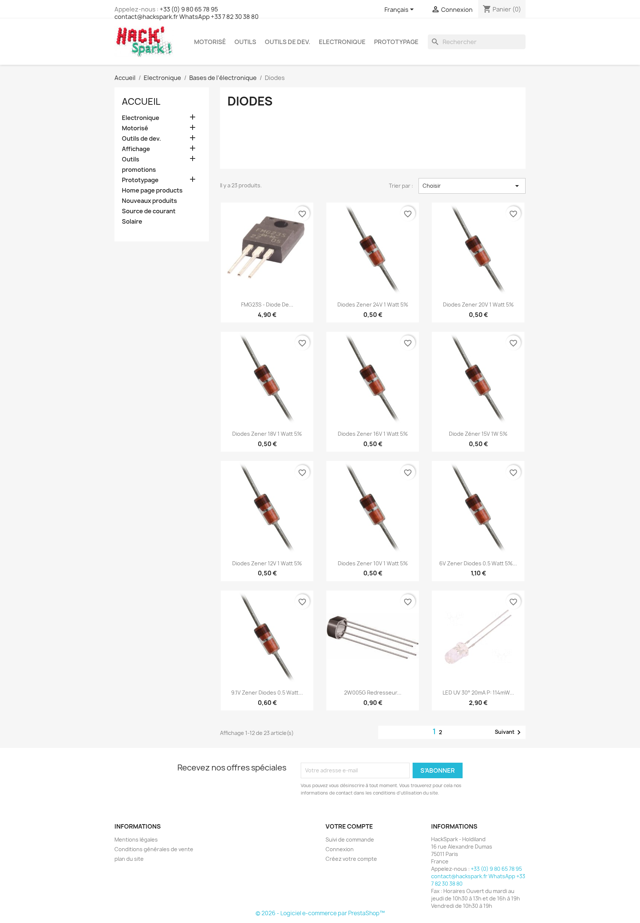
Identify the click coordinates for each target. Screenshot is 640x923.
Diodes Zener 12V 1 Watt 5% (267, 563)
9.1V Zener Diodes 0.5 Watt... (267, 692)
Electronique (342, 42)
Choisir (472, 185)
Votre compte (349, 826)
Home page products (152, 190)
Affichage (136, 149)
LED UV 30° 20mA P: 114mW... (478, 692)
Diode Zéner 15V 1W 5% (478, 433)
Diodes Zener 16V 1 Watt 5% (373, 433)
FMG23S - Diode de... (267, 304)
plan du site (129, 858)
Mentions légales (136, 839)
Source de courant (149, 211)
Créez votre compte (351, 858)
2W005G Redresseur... (372, 692)
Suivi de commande (350, 839)
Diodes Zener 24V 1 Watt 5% (372, 304)
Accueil (141, 101)
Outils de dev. (287, 42)
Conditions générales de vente (153, 849)
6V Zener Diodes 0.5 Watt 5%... (478, 563)
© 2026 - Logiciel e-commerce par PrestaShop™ (320, 913)
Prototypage (396, 42)
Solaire (132, 221)
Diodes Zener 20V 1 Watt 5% (478, 304)
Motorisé (210, 42)
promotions (139, 170)
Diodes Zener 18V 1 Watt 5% (267, 433)
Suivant (509, 732)
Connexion (340, 849)
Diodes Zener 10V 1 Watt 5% (373, 563)
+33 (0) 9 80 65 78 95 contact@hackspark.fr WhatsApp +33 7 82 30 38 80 (186, 13)
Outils (245, 42)
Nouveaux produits (149, 201)
